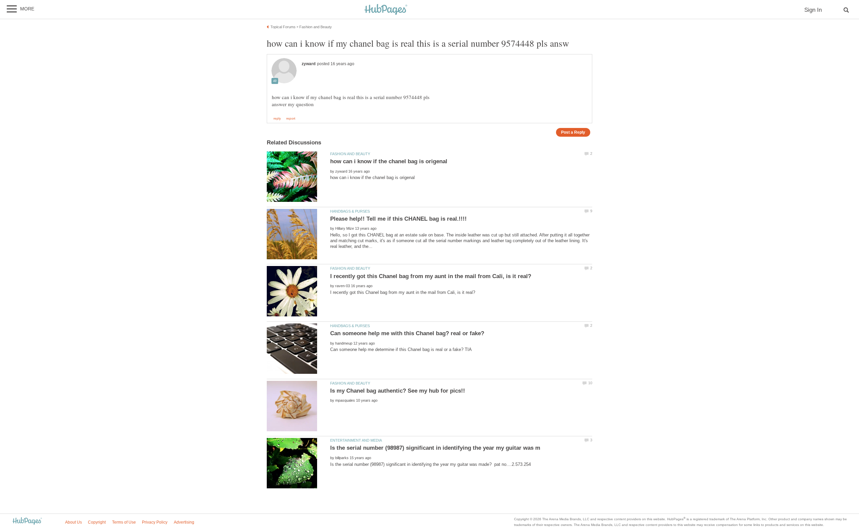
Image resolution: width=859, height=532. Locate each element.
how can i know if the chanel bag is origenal (388, 161)
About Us (73, 522)
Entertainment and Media (356, 440)
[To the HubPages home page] (27, 521)
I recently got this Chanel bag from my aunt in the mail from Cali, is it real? (430, 276)
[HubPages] (386, 10)
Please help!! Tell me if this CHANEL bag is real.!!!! (398, 219)
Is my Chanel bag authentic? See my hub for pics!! (397, 391)
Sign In (813, 10)
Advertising (184, 522)
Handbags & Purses (350, 211)
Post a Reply (573, 132)
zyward (308, 63)
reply (277, 118)
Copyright (97, 522)
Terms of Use (124, 522)
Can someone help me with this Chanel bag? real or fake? (407, 333)
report (290, 118)
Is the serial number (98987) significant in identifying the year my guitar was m (435, 448)
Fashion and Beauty (350, 154)
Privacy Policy (154, 522)
